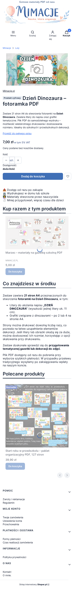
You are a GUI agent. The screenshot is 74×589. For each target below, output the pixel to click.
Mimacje (7, 48)
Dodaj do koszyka (33, 176)
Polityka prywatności (14, 557)
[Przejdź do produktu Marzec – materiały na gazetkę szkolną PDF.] (37, 232)
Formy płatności (11, 538)
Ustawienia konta (12, 520)
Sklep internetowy (33, 584)
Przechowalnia (11, 524)
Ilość (5, 154)
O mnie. (7, 575)
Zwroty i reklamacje (14, 499)
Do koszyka (15, 271)
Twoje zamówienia (13, 517)
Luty (17, 48)
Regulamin (8, 502)
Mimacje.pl (9, 90)
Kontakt (7, 571)
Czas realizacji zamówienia (18, 542)
